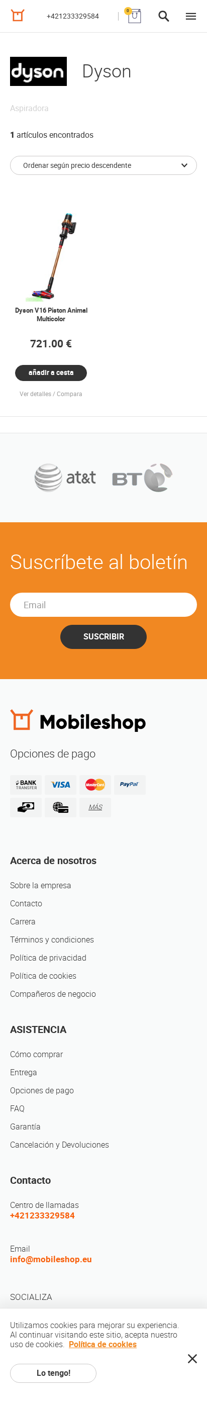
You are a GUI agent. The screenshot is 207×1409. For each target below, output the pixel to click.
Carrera (23, 921)
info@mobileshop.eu (51, 1259)
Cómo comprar (36, 1054)
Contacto (26, 903)
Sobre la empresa (40, 885)
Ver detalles (35, 394)
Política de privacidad (48, 958)
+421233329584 (73, 16)
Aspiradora (29, 108)
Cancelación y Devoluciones (59, 1145)
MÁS (95, 807)
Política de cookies (43, 976)
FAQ (17, 1108)
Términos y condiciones (52, 940)
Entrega (23, 1072)
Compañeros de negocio (53, 994)
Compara (69, 394)
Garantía (25, 1127)
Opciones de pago (42, 1090)
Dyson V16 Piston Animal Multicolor (51, 315)
